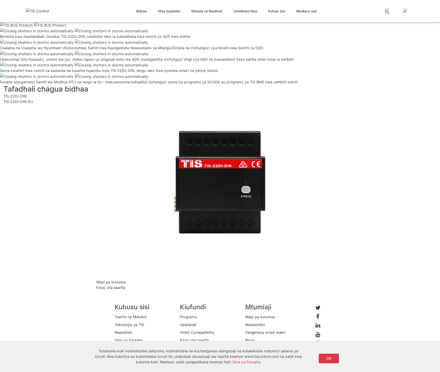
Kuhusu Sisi (276, 11)
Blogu (250, 340)
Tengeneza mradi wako (265, 332)
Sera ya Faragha (129, 340)
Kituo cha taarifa (194, 340)
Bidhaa (141, 11)
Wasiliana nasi (306, 11)
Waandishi (123, 332)
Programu (188, 317)
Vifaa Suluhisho (169, 11)
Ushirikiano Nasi (245, 11)
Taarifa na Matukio (131, 317)
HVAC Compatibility (197, 332)
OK (329, 358)
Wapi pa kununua (260, 317)
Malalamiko (255, 324)
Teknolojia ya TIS (129, 324)
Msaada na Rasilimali (206, 11)
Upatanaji (188, 324)
